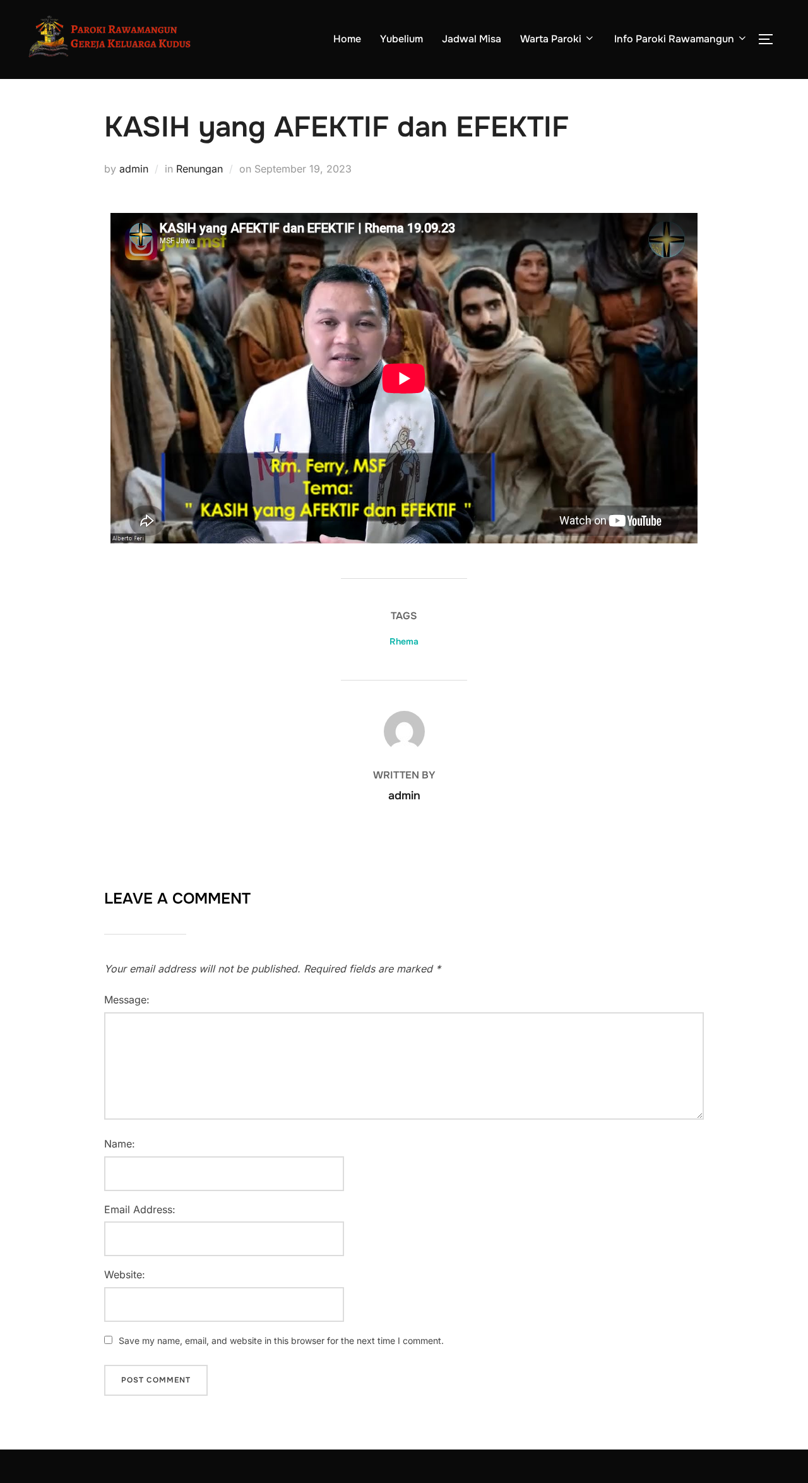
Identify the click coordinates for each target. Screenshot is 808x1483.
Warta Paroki (550, 38)
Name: (119, 1143)
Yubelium (401, 38)
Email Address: (139, 1209)
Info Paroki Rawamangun (674, 38)
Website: (124, 1274)
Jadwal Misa (471, 38)
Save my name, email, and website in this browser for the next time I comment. (281, 1340)
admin (133, 168)
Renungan (199, 168)
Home (347, 38)
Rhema (404, 641)
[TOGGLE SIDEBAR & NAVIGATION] (770, 39)
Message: (127, 999)
